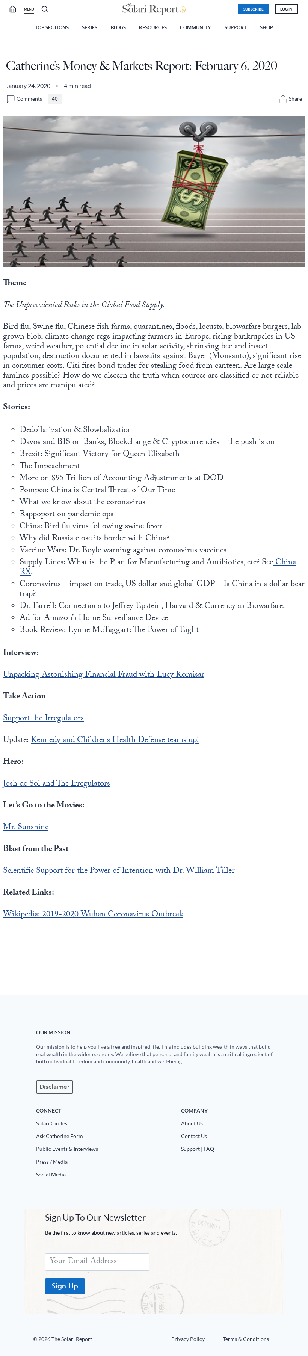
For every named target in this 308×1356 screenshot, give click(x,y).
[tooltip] (283, 99)
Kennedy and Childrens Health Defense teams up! (115, 741)
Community (195, 27)
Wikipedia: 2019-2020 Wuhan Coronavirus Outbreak (93, 915)
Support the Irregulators (43, 719)
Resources (153, 27)
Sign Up (65, 1286)
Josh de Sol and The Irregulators (56, 784)
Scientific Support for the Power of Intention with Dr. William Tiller (119, 871)
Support (236, 27)
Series (89, 27)
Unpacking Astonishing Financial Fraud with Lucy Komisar (103, 675)
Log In (286, 9)
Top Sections (52, 27)
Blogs (118, 27)
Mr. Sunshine (25, 828)
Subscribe (253, 9)
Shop (266, 27)
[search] (16, 9)
